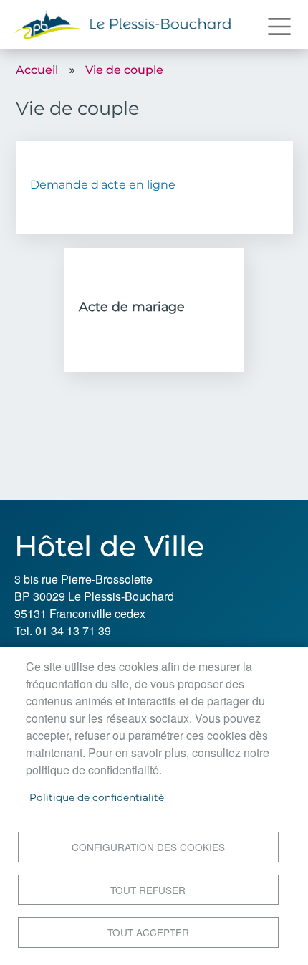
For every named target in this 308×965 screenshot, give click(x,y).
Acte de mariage (132, 306)
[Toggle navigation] (279, 26)
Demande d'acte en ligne (102, 184)
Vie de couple (124, 70)
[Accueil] (123, 24)
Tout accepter (148, 932)
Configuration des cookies (148, 847)
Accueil (37, 70)
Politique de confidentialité (96, 797)
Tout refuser (148, 890)
